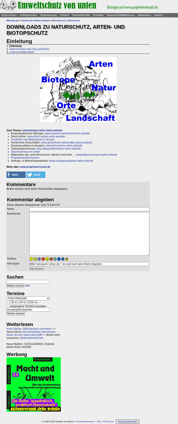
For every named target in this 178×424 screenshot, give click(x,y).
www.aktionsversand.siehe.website (96, 154)
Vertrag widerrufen (127, 421)
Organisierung (48, 15)
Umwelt (64, 15)
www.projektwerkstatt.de (35, 166)
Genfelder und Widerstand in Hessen (32, 139)
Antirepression (28, 15)
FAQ (99, 421)
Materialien (144, 15)
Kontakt (79, 421)
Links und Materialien (21, 52)
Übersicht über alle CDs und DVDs (29, 49)
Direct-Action (9, 15)
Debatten (98, 15)
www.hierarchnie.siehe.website (64, 145)
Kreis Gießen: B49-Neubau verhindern (29, 328)
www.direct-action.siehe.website (46, 136)
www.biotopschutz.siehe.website (43, 130)
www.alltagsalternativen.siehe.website (58, 148)
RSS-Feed (108, 421)
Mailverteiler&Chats (31, 337)
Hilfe (27, 285)
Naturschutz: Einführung (66, 20)
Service (158, 15)
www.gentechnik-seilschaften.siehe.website (66, 142)
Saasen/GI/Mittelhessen (121, 15)
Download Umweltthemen (35, 20)
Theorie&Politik (81, 15)
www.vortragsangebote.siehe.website (71, 160)
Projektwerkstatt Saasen (25, 157)
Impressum (89, 421)
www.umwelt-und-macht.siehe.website (67, 133)
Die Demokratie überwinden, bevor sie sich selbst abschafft (31, 333)
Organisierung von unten (25, 151)
